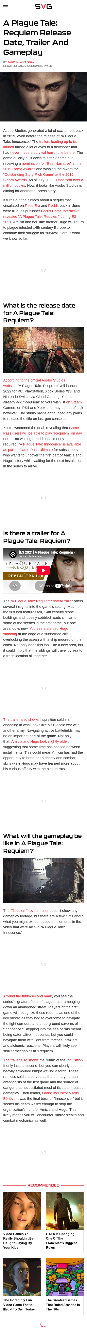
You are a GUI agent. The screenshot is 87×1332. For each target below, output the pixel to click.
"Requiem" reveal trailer (30, 911)
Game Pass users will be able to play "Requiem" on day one (42, 433)
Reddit (53, 206)
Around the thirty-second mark (27, 996)
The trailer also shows (21, 719)
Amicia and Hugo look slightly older (39, 741)
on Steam (74, 402)
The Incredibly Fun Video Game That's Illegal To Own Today (19, 1304)
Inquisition (74, 1060)
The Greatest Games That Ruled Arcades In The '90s (63, 1304)
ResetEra (32, 206)
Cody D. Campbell (21, 61)
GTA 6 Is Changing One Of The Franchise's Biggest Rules (61, 1240)
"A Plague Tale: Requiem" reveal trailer (42, 601)
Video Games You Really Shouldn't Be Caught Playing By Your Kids (18, 1240)
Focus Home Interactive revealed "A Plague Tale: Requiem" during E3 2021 (41, 216)
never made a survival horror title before (42, 153)
